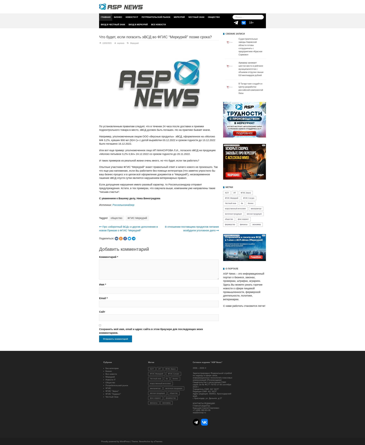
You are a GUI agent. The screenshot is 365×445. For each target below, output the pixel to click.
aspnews (120, 43)
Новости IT (132, 17)
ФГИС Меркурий (137, 218)
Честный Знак (196, 17)
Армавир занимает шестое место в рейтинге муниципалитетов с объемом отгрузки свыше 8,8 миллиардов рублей (251, 68)
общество (116, 218)
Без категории (112, 368)
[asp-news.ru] (121, 6)
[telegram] (133, 238)
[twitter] (129, 238)
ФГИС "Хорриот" (113, 394)
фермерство (230, 224)
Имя (102, 284)
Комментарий (108, 257)
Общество (214, 17)
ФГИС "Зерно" (112, 391)
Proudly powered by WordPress (115, 441)
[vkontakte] (116, 238)
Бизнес (118, 17)
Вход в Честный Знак (113, 24)
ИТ (235, 193)
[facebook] (125, 238)
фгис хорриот (243, 219)
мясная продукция (254, 214)
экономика (256, 224)
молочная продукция (233, 214)
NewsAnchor (144, 441)
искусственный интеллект (235, 209)
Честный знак (230, 203)
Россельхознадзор (123, 205)
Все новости (158, 24)
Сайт (102, 311)
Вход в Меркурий (138, 24)
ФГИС (108, 388)
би (242, 203)
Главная (105, 17)
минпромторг (256, 209)
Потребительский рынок (156, 17)
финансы (244, 224)
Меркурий (179, 17)
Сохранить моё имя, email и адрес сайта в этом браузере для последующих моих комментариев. (151, 331)
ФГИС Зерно (246, 193)
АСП (227, 193)
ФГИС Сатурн (248, 198)
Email (103, 298)
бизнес (251, 203)
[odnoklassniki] (121, 238)
